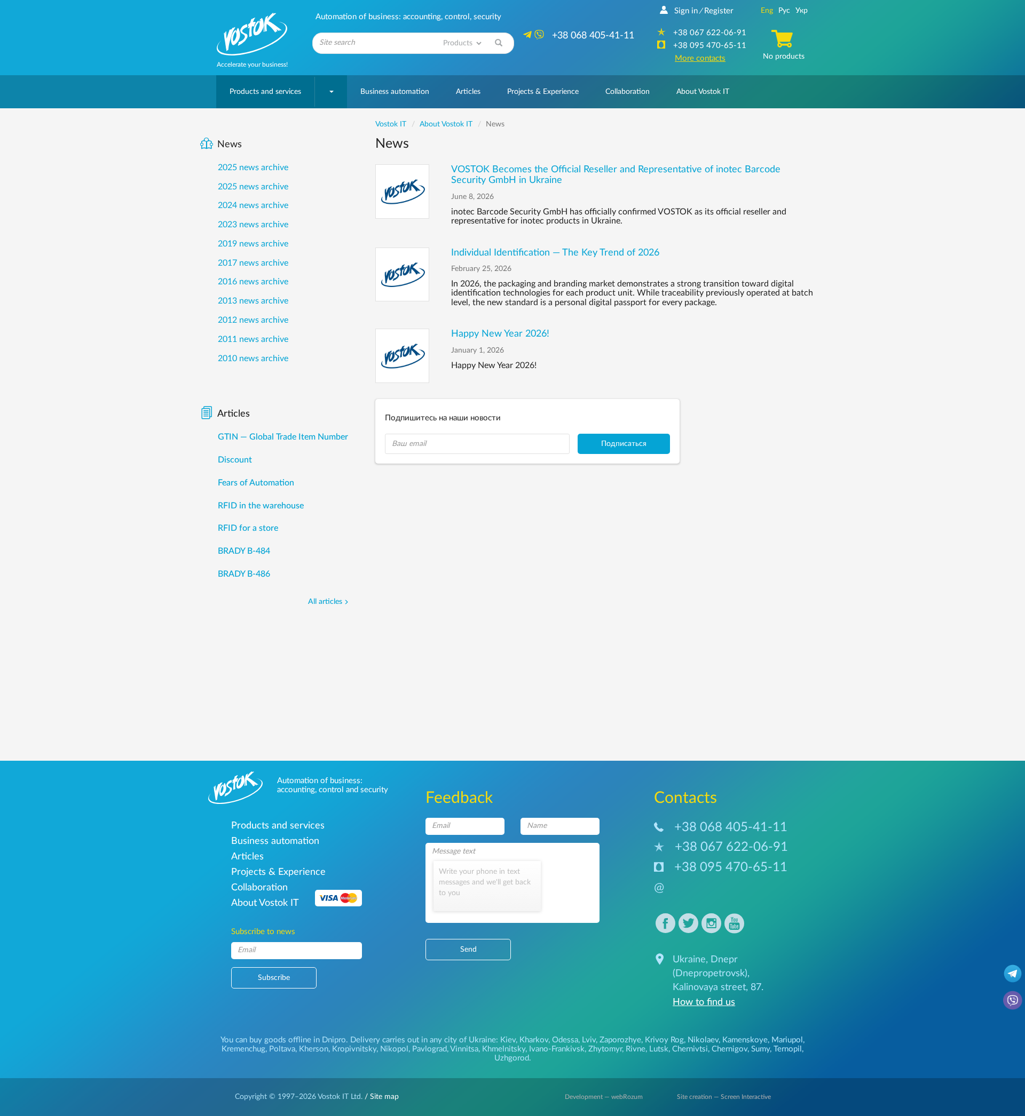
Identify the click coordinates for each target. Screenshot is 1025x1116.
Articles (468, 91)
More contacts (700, 58)
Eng (767, 10)
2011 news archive (253, 339)
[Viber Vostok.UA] (1012, 999)
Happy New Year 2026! (500, 334)
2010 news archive (253, 358)
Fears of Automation (256, 483)
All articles (325, 601)
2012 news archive (253, 320)
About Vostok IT (702, 91)
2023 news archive (253, 224)
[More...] (402, 191)
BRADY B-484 (244, 551)
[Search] (499, 43)
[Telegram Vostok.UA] (1012, 973)
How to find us (704, 1002)
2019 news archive (253, 244)
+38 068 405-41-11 (730, 827)
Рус (784, 10)
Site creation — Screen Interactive (724, 1097)
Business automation (394, 91)
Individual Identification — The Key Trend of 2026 (555, 253)
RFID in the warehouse (261, 505)
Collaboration (627, 91)
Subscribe (274, 978)
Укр (801, 10)
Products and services (265, 91)
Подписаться (623, 444)
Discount (235, 460)
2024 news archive (253, 205)
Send (468, 949)
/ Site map (380, 1097)
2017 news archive (253, 263)
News (229, 144)
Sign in (686, 11)
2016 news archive (253, 281)
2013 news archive (253, 301)
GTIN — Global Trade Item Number (283, 437)
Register (718, 11)
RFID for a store (248, 528)
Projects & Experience (543, 91)
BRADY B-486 (244, 574)
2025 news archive (253, 167)
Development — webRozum (604, 1097)
